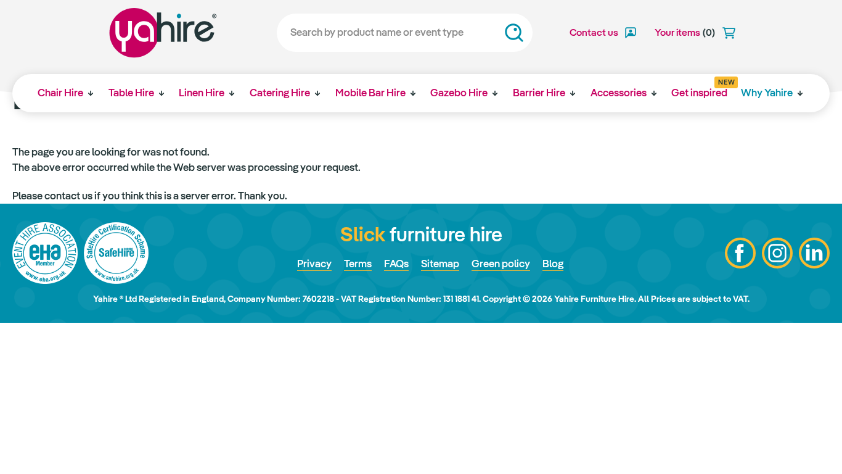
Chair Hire (60, 92)
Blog (552, 263)
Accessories (619, 92)
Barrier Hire (539, 92)
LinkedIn (814, 253)
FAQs (396, 263)
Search (514, 33)
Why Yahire (767, 92)
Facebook (740, 253)
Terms (358, 263)
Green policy (501, 263)
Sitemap (440, 263)
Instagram (777, 253)
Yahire (163, 32)
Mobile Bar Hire (370, 92)
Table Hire (131, 92)
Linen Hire (201, 92)
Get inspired (699, 89)
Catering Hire (280, 92)
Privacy (314, 263)
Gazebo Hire (459, 92)
